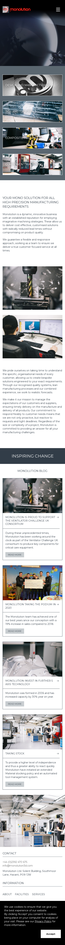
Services (38, 894)
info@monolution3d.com (18, 865)
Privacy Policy (43, 921)
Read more (14, 554)
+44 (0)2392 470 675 (15, 862)
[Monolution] (18, 9)
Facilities (22, 894)
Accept (50, 933)
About (7, 894)
